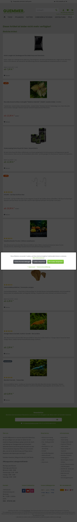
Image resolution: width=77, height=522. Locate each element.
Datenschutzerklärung (43, 267)
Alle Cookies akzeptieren (55, 262)
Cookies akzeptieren (39, 262)
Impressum (31, 267)
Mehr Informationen (38, 258)
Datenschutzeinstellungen (22, 262)
